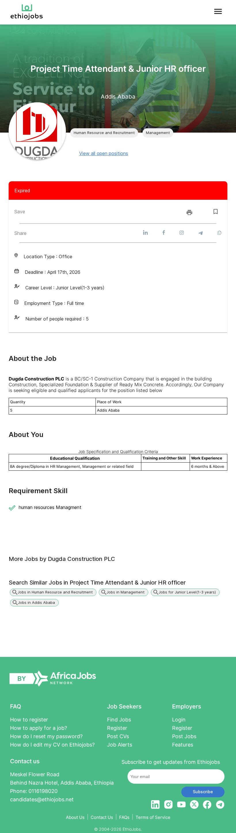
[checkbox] (216, 212)
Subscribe (203, 791)
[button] (104, 132)
